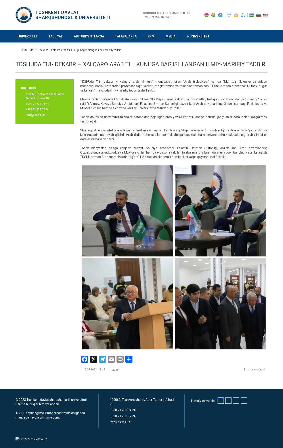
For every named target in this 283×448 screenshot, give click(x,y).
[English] (265, 14)
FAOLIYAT (56, 36)
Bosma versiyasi (254, 369)
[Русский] (258, 14)
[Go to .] (17, 50)
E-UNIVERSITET (198, 36)
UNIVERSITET (28, 36)
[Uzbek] (251, 14)
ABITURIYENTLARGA (89, 36)
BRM (151, 36)
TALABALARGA (126, 36)
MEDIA (170, 36)
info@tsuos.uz (35, 115)
